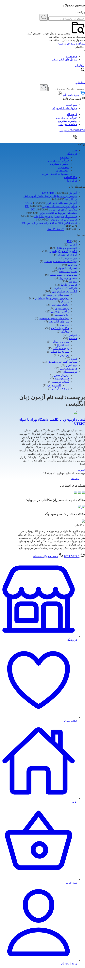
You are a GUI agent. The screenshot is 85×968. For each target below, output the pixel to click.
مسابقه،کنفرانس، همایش (62, 361)
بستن (61, 43)
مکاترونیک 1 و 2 (60, 328)
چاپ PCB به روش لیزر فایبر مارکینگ (55, 216)
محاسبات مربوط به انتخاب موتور (58, 212)
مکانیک (65, 331)
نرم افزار (71, 365)
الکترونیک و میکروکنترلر (63, 251)
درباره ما (72, 180)
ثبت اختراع (63, 345)
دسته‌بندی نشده (68, 271)
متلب (74, 358)
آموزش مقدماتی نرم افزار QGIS (51, 202)
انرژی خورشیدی (67, 254)
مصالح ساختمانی (59, 351)
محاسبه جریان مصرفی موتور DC (51, 206)
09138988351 (71, 556)
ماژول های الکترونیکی (64, 59)
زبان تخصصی (61, 314)
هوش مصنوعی (68, 368)
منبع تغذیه (71, 56)
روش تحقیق (62, 308)
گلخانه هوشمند (60, 381)
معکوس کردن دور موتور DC (54, 209)
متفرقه (73, 338)
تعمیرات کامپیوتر (67, 268)
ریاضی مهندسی (60, 311)
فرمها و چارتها (69, 284)
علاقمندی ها (62, 170)
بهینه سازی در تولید (58, 294)
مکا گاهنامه (70, 177)
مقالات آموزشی (68, 124)
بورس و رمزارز (60, 341)
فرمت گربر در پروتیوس (63, 219)
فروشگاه (72, 114)
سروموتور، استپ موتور (63, 274)
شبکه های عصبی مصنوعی (54, 318)
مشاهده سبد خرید (74, 43)
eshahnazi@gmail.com (45, 556)
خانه (74, 150)
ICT (69, 241)
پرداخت (64, 157)
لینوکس (72, 334)
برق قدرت (71, 258)
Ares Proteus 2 (55, 229)
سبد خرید (63, 167)
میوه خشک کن (60, 388)
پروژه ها (72, 264)
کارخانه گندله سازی (65, 288)
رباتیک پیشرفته (60, 304)
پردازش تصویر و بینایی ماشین (52, 298)
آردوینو (73, 244)
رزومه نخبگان (61, 348)
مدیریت (64, 324)
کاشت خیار (54, 385)
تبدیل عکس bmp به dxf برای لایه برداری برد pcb (49, 222)
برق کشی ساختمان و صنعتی (60, 261)
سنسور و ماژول (68, 278)
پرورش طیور (61, 375)
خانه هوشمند (62, 378)
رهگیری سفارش (67, 120)
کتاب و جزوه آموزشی (64, 291)
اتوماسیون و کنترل (66, 247)
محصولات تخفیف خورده (55, 173)
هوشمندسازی (69, 371)
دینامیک (65, 301)
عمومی (73, 281)
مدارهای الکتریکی (59, 321)
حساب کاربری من (66, 117)
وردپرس (64, 355)
